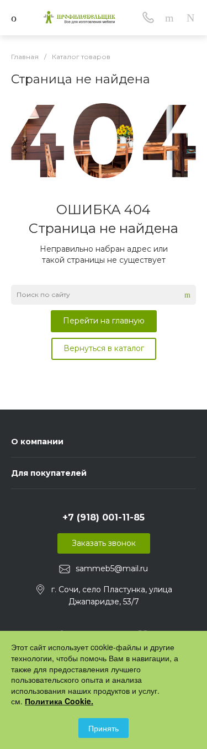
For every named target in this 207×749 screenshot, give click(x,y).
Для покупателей (49, 473)
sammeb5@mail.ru (112, 568)
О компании (37, 442)
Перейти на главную (104, 321)
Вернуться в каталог (103, 348)
